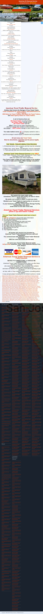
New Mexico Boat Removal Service (6, 533)
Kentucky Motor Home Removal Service (25, 351)
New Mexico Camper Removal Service (15, 550)
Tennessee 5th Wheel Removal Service (15, 429)
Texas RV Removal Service (6, 421)
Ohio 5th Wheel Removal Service (16, 408)
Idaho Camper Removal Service (16, 491)
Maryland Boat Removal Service (5, 498)
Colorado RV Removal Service (5, 319)
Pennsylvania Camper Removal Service (15, 572)
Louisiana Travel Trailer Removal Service (36, 355)
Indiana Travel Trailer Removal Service (35, 342)
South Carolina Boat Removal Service (5, 559)
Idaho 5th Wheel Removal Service (16, 336)
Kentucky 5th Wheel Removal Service (15, 351)
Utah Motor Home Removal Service (26, 436)
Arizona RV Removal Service (5, 310)
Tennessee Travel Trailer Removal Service (10, 296)
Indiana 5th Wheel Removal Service (15, 342)
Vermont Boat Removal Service (5, 574)
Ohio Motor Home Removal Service (26, 408)
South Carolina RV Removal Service (6, 413)
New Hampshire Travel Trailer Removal (35, 389)
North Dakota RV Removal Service (6, 397)
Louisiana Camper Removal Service (15, 510)
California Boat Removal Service (6, 457)
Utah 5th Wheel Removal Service (16, 436)
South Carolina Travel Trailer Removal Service (11, 295)
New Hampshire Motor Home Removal (25, 389)
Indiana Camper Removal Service (16, 497)
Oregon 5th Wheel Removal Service (15, 414)
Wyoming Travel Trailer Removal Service (35, 454)
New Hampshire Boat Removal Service (5, 526)
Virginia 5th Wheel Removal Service (15, 442)
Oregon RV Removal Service (6, 404)
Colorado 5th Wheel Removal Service (15, 320)
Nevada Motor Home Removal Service (25, 386)
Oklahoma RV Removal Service (5, 402)
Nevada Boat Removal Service (5, 523)
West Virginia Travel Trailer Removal (36, 448)
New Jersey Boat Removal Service (6, 529)
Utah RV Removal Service (6, 423)
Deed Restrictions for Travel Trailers (28, 112)
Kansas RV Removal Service (5, 342)
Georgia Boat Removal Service (5, 473)
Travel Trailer (27, 138)
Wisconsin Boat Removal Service (6, 586)
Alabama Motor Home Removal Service (25, 308)
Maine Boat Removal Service (5, 495)
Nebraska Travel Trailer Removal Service (36, 383)
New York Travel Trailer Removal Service (18, 290)
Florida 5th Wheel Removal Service (16, 330)
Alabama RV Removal (5, 307)
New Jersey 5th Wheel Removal (15, 392)
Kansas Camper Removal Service (16, 503)
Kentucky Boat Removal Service (6, 489)
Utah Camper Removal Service (15, 591)
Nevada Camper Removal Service (16, 541)
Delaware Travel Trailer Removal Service (35, 327)
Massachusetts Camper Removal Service (16, 519)
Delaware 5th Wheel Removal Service (15, 327)
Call (3, 244)
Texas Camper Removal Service (16, 587)
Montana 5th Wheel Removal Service (15, 380)
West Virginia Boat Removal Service (6, 583)
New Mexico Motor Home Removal (26, 395)
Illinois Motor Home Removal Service (25, 339)
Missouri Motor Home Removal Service (25, 376)
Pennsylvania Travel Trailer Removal (36, 417)
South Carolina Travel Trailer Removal (36, 423)
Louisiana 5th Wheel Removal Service (15, 355)
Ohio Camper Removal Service (15, 562)
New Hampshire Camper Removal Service (16, 544)
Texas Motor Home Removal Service (25, 432)
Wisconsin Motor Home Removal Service (26, 451)
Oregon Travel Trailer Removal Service (30, 293)
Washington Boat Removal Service (6, 580)
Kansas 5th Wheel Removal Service (15, 348)
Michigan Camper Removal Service (16, 522)
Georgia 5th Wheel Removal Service (15, 333)
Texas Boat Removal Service (5, 569)
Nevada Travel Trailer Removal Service (17, 288)
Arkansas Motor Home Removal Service (25, 314)
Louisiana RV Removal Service (5, 348)
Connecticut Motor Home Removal (26, 323)
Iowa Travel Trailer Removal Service (22, 281)
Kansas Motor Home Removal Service (25, 348)
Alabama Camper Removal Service (16, 463)
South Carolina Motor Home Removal (25, 423)
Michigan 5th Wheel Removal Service (15, 367)
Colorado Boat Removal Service (5, 460)
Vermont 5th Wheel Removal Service (15, 439)
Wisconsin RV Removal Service (5, 439)
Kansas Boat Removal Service (5, 486)
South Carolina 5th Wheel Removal (16, 423)
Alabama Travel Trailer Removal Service (10, 275)
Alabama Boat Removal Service (5, 448)
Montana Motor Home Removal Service (25, 380)
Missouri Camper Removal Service (16, 531)
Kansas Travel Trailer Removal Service (35, 348)
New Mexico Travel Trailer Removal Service (36, 395)
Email (9, 244)
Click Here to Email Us (11, 34)
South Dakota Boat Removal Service (6, 563)
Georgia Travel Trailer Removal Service (35, 333)
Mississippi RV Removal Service (6, 365)
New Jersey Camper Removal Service (15, 547)
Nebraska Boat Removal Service (6, 520)
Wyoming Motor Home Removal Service (25, 454)
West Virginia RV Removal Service (6, 436)
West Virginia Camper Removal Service (15, 603)
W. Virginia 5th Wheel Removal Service (15, 448)
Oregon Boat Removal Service (5, 550)
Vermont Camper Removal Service (16, 594)
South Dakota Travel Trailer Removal (36, 426)
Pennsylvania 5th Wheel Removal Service (16, 417)
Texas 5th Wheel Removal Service (16, 432)
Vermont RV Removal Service (5, 426)
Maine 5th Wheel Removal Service (16, 358)
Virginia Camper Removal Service (16, 597)
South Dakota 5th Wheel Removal (16, 426)
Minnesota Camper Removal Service (15, 525)
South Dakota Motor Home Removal (26, 426)
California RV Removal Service (5, 316)
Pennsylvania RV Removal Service (6, 407)
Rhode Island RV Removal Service (6, 410)
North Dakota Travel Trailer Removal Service (18, 292)
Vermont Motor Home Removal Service (25, 439)
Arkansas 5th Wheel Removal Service (15, 314)
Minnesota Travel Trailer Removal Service (10, 286)
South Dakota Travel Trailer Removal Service (30, 295)
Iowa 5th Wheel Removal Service (16, 345)
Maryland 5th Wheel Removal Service (15, 361)
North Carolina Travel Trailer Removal (36, 401)
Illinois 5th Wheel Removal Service (16, 339)
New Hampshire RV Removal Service (5, 381)
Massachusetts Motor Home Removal (25, 364)
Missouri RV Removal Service (5, 368)
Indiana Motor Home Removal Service (25, 342)
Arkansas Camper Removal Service (15, 469)
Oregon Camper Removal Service (16, 569)
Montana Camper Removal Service (16, 534)
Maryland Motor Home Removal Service (25, 361)
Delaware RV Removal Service (5, 325)
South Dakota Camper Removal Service (15, 581)
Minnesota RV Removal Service (5, 362)
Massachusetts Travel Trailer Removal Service (11, 285)
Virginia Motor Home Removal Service (25, 442)
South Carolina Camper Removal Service (16, 578)
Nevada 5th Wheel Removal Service (15, 386)
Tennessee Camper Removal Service (15, 584)
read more (11, 48)
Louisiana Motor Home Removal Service (25, 355)
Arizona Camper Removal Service (16, 466)
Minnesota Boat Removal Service (6, 508)
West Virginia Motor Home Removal (26, 448)
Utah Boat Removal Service (6, 571)
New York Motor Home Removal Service (25, 398)
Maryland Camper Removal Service (16, 516)
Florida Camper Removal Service (16, 485)
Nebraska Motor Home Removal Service (25, 383)
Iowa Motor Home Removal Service (26, 345)
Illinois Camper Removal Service (16, 494)
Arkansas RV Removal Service (5, 313)
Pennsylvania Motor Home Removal (26, 417)
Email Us (13, 218)
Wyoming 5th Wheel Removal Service (15, 454)
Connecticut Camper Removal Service (15, 478)
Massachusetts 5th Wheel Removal (16, 364)
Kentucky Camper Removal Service (15, 506)
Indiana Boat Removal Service (5, 483)
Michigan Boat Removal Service (5, 505)
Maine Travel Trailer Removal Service (13, 283)
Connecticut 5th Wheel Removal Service (15, 323)
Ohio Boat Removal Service (6, 544)
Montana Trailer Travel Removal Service (35, 380)
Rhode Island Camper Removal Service (15, 575)
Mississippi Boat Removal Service (6, 511)
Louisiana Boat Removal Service (6, 492)
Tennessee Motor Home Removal (26, 429)
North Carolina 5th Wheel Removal (16, 401)
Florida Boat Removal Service (5, 469)
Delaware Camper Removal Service (16, 481)
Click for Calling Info (11, 29)
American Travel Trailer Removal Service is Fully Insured (21, 257)
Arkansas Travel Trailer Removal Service (36, 314)
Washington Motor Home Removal (26, 445)
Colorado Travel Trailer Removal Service (35, 320)
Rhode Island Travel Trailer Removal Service (29, 294)
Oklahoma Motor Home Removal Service (26, 411)
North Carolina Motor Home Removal (26, 401)
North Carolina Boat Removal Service (5, 539)
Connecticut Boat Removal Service (6, 463)
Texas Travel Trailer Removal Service (27, 296)
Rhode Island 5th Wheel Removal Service (16, 420)
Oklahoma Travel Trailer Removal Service (14, 293)
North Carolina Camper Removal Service (15, 556)
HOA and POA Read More (11, 92)
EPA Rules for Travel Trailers (12, 114)
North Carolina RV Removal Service (6, 393)
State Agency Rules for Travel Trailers (23, 115)
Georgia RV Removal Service (5, 331)
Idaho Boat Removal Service (6, 475)
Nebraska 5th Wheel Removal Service (15, 383)
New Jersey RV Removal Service (6, 384)
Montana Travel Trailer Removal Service (23, 287)
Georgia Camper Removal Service (16, 488)
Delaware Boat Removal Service (5, 466)
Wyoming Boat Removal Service (6, 589)
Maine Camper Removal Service (16, 513)
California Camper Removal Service (15, 472)
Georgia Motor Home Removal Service (25, 333)
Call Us (6, 218)
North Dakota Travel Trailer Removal (36, 404)
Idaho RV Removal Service (6, 333)
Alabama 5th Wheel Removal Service (15, 308)
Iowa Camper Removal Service (15, 500)
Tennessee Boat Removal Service (6, 566)
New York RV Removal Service (5, 390)
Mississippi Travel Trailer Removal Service (27, 286)
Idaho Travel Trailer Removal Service (13, 280)
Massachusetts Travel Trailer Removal (35, 364)
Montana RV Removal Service (5, 372)
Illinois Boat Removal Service (5, 480)
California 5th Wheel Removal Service (15, 317)
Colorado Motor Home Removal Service (25, 320)
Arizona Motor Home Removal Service (25, 311)
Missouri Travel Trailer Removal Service (35, 376)
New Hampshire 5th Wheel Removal (16, 389)
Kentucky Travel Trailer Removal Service (18, 282)
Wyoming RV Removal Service (5, 442)
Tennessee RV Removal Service (6, 419)
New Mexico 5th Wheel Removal (16, 395)
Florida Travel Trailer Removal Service (17, 279)
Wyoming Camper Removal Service (15, 609)
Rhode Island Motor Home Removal (26, 420)
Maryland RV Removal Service (5, 353)
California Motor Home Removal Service (25, 317)
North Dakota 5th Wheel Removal (16, 404)
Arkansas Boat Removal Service (6, 454)
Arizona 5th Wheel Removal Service (15, 311)
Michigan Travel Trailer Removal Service (29, 285)
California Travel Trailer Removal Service (35, 317)
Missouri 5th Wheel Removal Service (15, 376)
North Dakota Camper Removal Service (15, 559)
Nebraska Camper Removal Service (15, 538)
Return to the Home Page (11, 24)
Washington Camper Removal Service (15, 600)
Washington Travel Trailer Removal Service (18, 299)
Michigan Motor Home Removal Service (25, 367)
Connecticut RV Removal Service (6, 322)
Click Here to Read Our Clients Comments (11, 43)
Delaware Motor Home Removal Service (25, 327)
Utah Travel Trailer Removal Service (36, 436)
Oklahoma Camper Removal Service (15, 566)
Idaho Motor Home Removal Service (25, 336)
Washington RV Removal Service (6, 432)
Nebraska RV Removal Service (5, 375)
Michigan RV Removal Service (5, 359)
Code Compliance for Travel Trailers (14, 111)
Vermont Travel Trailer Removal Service (20, 297)
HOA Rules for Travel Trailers (31, 114)
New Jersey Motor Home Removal (26, 392)
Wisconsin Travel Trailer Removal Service (18, 300)
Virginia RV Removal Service (5, 429)
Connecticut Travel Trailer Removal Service (21, 278)
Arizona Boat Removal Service (5, 451)
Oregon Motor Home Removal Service (25, 414)
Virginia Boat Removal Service (5, 577)
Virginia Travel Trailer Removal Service (35, 442)
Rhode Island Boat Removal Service (6, 556)
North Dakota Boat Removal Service (6, 542)
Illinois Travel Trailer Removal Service (28, 280)
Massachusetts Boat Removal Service (5, 501)
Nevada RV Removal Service (5, 378)
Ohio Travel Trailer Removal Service (36, 408)
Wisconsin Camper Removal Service (15, 606)
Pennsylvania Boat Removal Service (6, 553)
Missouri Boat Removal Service (5, 514)
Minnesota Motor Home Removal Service (26, 370)
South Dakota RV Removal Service (6, 416)
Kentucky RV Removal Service (5, 345)
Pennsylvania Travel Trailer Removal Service (11, 294)
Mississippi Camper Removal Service (15, 528)
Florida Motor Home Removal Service (25, 330)
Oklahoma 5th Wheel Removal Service (15, 411)
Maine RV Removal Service (6, 350)
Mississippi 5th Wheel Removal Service (15, 373)
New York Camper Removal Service (15, 553)
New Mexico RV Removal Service (6, 387)
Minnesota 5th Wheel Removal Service (15, 370)
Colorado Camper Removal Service (16, 475)
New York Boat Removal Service (6, 536)
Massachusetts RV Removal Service (6, 356)
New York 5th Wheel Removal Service (15, 398)
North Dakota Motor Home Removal (26, 404)
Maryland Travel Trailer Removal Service (29, 283)
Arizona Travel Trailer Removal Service (26, 275)
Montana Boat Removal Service (5, 517)
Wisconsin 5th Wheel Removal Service (15, 451)
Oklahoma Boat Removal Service (6, 547)
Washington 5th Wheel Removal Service (15, 445)
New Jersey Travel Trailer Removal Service (18, 289)
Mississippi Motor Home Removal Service (26, 373)
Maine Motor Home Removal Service (25, 358)
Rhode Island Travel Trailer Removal (36, 420)
